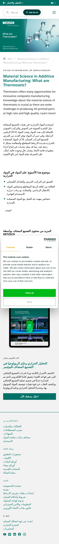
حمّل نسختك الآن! (29, 396)
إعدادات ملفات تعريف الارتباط (18, 493)
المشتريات (8, 528)
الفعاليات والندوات (12, 426)
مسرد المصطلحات (12, 430)
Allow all (29, 293)
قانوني (5, 480)
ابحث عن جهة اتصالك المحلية (18, 521)
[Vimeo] (9, 534)
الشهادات (8, 433)
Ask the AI (33, 12)
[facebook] (19, 534)
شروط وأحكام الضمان (14, 496)
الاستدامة (8, 441)
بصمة (6, 489)
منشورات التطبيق (12, 454)
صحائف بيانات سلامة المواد (16, 437)
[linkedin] (14, 534)
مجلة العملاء (9, 472)
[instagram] (24, 534)
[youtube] (4, 534)
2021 (10, 58)
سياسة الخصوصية (12, 485)
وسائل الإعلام (8, 449)
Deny (29, 302)
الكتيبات (7, 457)
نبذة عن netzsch (10, 421)
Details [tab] (29, 247)
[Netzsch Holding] (4, 3)
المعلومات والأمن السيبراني (17, 504)
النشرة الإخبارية (11, 524)
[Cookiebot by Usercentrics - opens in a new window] (44, 239)
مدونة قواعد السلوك (13, 500)
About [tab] (48, 247)
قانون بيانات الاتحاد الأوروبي (17, 508)
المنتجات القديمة (11, 469)
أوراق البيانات (10, 461)
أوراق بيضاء (9, 465)
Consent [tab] (10, 247)
